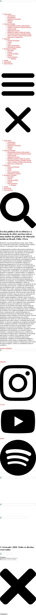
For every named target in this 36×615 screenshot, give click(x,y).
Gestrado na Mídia (12, 53)
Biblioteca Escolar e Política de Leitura (18, 32)
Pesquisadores (11, 17)
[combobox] (9, 559)
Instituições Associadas (14, 19)
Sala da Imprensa (12, 57)
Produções (7, 39)
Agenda (6, 60)
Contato (9, 22)
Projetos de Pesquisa (13, 40)
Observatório (7, 62)
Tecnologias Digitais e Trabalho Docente (19, 34)
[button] (18, 102)
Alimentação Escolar (13, 30)
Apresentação (11, 15)
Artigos (9, 42)
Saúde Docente (11, 29)
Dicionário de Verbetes (14, 47)
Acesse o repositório (6, 348)
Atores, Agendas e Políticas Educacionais (19, 35)
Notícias (9, 55)
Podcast (9, 52)
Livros (9, 44)
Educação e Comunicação (15, 37)
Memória (10, 20)
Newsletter (10, 50)
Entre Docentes (8, 63)
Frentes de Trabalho (9, 24)
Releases (13, 58)
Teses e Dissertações (13, 45)
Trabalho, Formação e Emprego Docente (19, 27)
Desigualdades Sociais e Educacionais (18, 25)
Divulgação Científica (10, 48)
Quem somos (7, 14)
